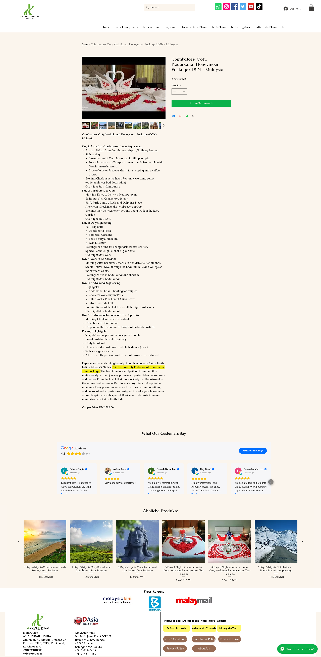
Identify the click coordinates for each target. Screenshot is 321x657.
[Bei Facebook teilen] (174, 116)
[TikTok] (259, 6)
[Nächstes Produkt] (302, 541)
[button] (311, 7)
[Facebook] (234, 6)
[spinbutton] (179, 92)
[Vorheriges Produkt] (19, 541)
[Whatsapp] (218, 6)
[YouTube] (251, 6)
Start (85, 44)
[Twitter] (243, 6)
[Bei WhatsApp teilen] (186, 116)
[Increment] (184, 92)
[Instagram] (226, 6)
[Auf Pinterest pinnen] (180, 116)
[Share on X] (193, 116)
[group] (160, 551)
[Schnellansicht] (45, 541)
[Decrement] (174, 92)
